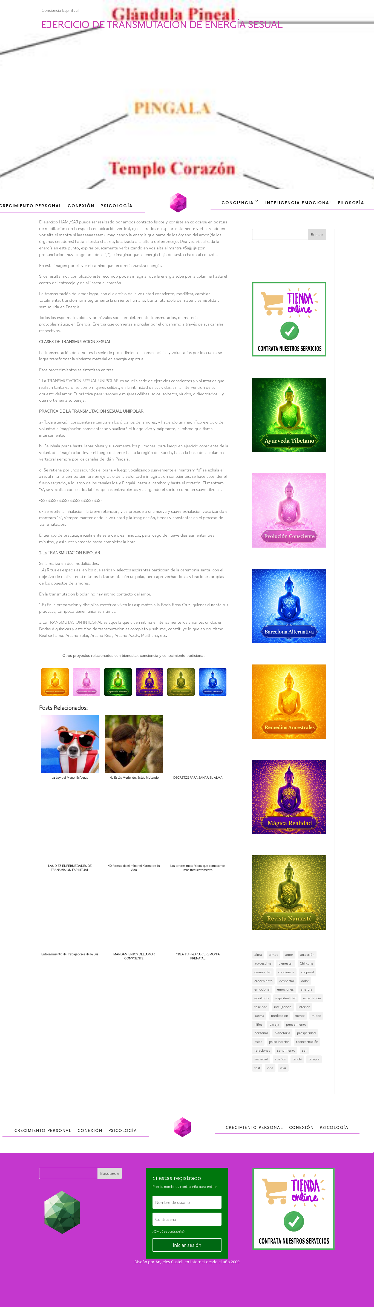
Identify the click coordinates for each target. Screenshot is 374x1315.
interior (304, 1007)
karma (259, 1015)
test (257, 1068)
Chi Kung (306, 963)
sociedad (261, 1059)
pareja (274, 1024)
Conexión (81, 206)
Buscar (317, 234)
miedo (316, 1015)
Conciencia (237, 203)
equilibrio (261, 998)
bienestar (285, 963)
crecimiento (263, 981)
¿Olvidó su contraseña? (169, 1231)
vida (270, 1068)
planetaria (282, 1033)
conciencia (286, 972)
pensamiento (296, 1024)
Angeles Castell (169, 1261)
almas (273, 954)
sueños (280, 1059)
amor (289, 954)
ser (304, 1050)
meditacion (279, 1015)
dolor (305, 981)
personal (261, 1033)
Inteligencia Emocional (298, 203)
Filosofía (351, 203)
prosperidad (306, 1033)
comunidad (262, 972)
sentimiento (286, 1050)
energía (306, 989)
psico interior (279, 1041)
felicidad (260, 1007)
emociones (285, 989)
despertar (286, 981)
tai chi (297, 1059)
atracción (307, 954)
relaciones (262, 1050)
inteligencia (283, 1007)
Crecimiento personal (43, 1130)
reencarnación (307, 1041)
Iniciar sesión (187, 1244)
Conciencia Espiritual (60, 10)
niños (258, 1024)
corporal (307, 972)
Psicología (116, 206)
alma (258, 954)
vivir (283, 1068)
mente (300, 1015)
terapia (314, 1059)
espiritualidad (285, 998)
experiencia (312, 998)
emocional (262, 989)
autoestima (263, 963)
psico (258, 1041)
